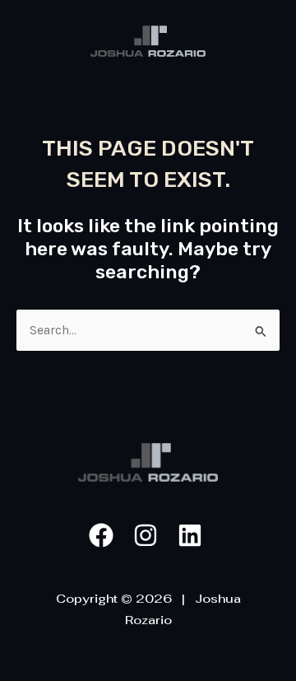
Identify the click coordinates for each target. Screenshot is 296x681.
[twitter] (192, 535)
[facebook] (103, 535)
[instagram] (148, 535)
